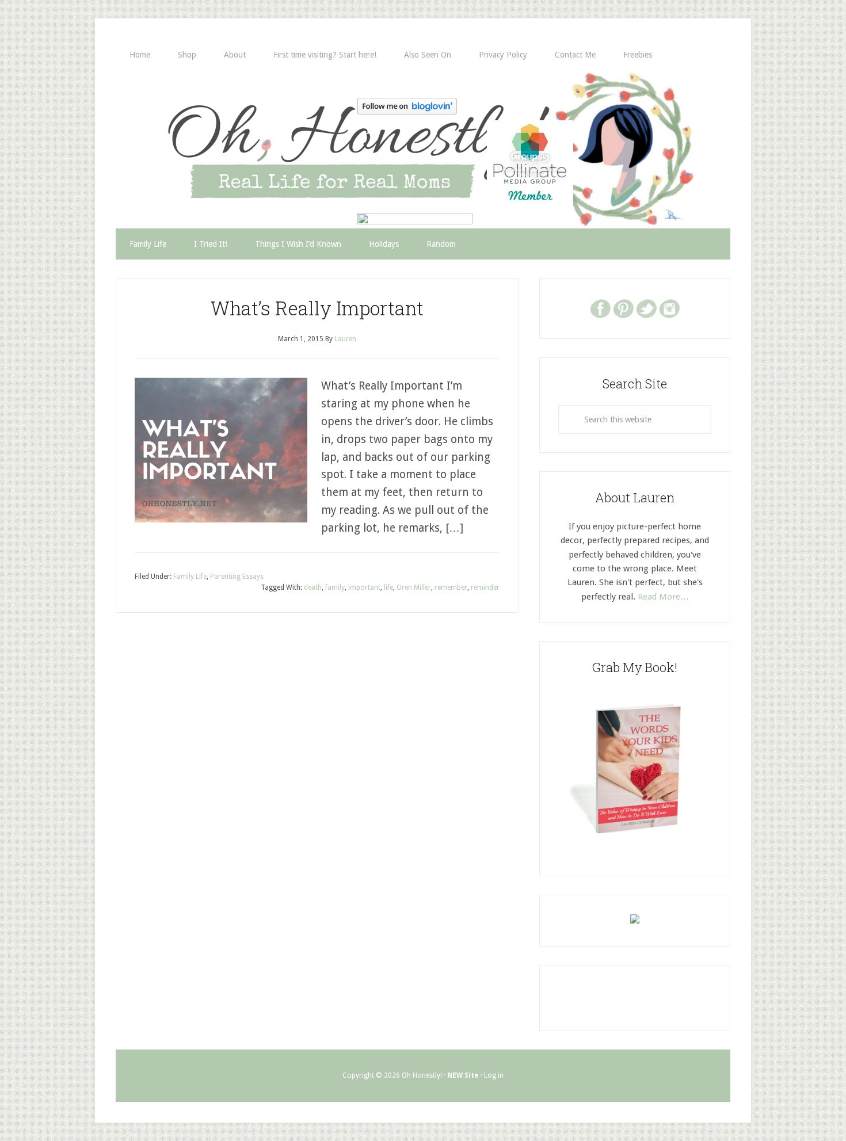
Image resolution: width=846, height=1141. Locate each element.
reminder (485, 587)
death (313, 587)
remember (451, 587)
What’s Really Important (317, 307)
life (388, 587)
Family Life (190, 577)
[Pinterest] (623, 308)
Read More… (663, 597)
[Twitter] (646, 308)
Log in (494, 1075)
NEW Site (463, 1075)
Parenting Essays (237, 577)
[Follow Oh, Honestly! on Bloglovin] (407, 110)
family (335, 587)
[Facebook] (600, 308)
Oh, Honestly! (235, 129)
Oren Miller (414, 587)
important (364, 587)
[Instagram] (669, 308)
